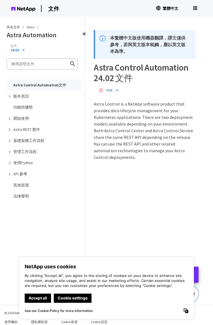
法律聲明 (21, 196)
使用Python (23, 162)
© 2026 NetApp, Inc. (18, 313)
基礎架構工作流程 (28, 140)
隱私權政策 (39, 322)
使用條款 (11, 322)
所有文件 (13, 27)
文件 (53, 8)
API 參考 (20, 173)
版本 (14, 46)
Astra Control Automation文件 (39, 85)
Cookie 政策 (69, 322)
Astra (31, 27)
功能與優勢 (23, 107)
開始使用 (21, 118)
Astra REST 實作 (26, 129)
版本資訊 (21, 96)
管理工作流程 (25, 151)
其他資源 (21, 185)
